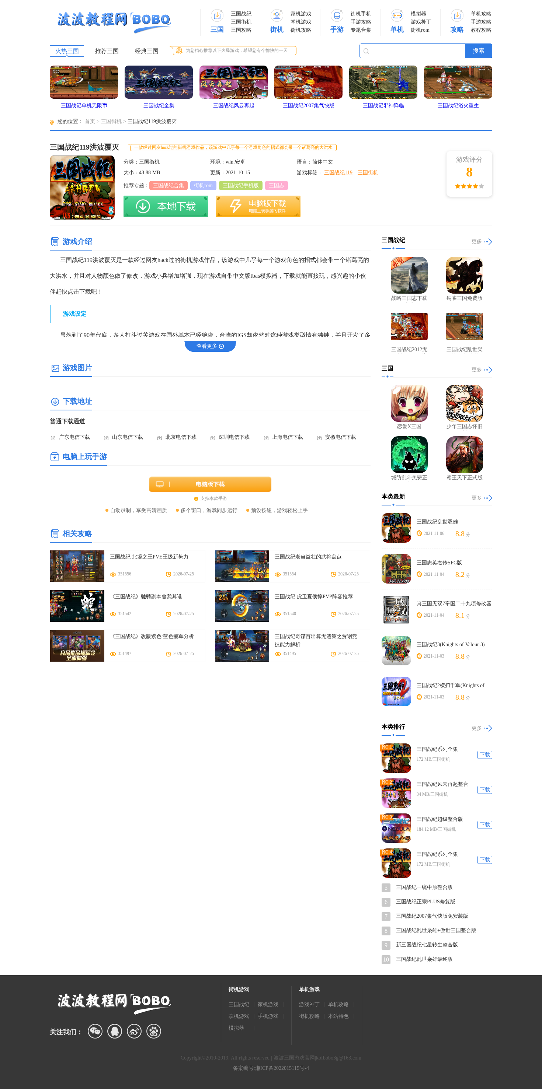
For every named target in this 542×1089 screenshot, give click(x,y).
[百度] (153, 1031)
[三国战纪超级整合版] (396, 828)
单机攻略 (481, 14)
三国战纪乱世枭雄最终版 (424, 959)
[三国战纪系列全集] (396, 758)
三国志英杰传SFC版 (439, 562)
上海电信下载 (287, 437)
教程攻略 (481, 30)
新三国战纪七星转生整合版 (427, 945)
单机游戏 (309, 989)
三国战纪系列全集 (437, 749)
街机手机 (361, 14)
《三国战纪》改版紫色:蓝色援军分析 (152, 636)
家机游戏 (301, 14)
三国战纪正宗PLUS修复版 (425, 901)
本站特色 (338, 1016)
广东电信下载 (74, 437)
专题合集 (361, 30)
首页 (90, 121)
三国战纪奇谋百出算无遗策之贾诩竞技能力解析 (316, 640)
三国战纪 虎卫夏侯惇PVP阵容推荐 (314, 596)
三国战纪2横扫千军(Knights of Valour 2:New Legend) (450, 686)
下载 (485, 754)
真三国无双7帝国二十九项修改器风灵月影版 (454, 604)
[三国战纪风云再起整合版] (396, 793)
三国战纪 (241, 14)
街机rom (420, 30)
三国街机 (241, 22)
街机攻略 (301, 30)
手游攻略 (361, 22)
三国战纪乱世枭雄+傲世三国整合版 (436, 930)
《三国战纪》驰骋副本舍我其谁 (146, 596)
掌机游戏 (301, 22)
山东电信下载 (127, 437)
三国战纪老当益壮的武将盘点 (308, 557)
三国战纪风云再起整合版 (442, 784)
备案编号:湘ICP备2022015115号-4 (271, 1068)
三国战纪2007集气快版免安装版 (432, 916)
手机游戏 (268, 1016)
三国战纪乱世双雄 (437, 522)
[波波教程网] (114, 23)
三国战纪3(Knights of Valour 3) (451, 644)
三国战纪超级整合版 (440, 819)
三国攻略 (241, 30)
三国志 (276, 185)
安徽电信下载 (340, 437)
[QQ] (114, 1031)
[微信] (95, 1031)
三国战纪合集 (168, 185)
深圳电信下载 (234, 437)
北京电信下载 (181, 437)
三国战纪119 (338, 172)
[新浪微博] (134, 1031)
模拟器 (418, 14)
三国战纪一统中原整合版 (424, 887)
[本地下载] (166, 206)
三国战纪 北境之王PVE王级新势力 (149, 557)
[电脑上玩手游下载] (258, 206)
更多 (477, 241)
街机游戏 (239, 989)
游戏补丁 (421, 22)
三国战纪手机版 (241, 185)
